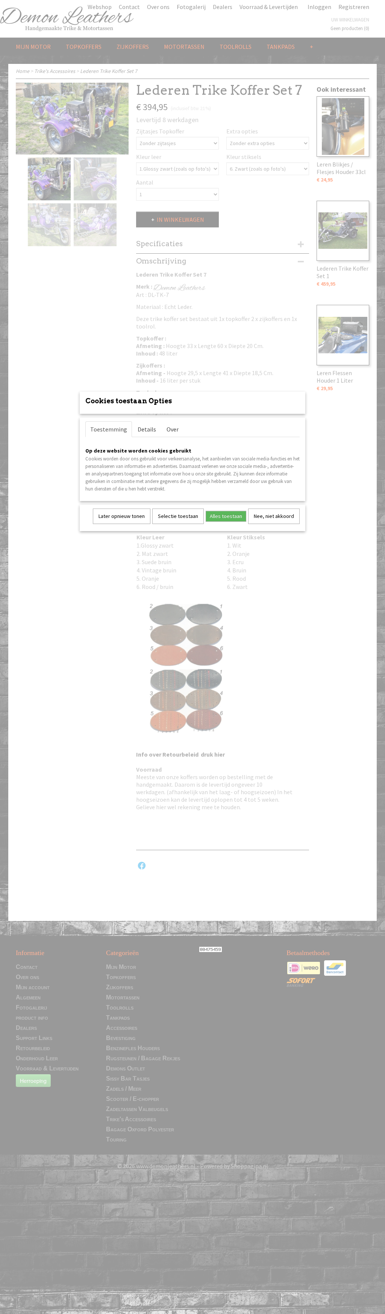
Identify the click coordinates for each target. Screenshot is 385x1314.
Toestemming (108, 429)
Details (147, 429)
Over (173, 429)
